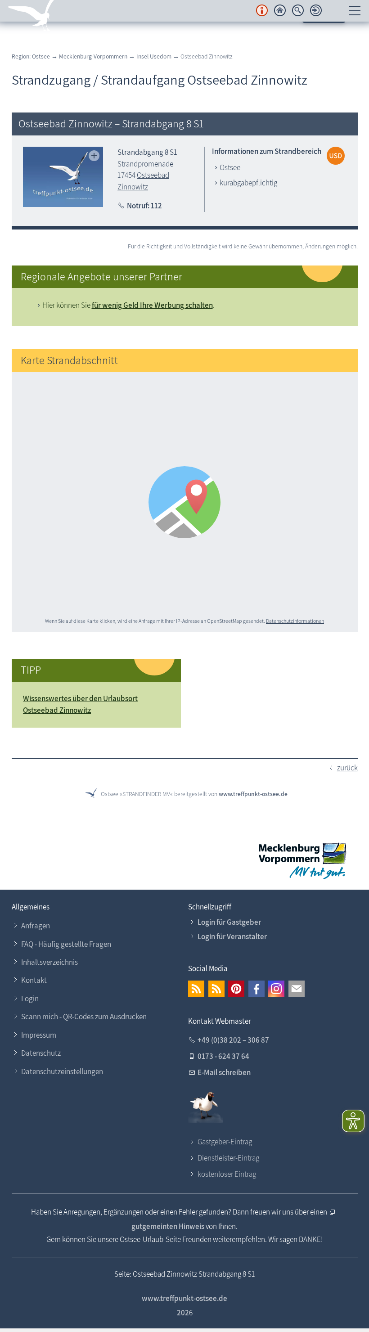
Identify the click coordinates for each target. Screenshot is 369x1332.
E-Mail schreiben (224, 1072)
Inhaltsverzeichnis (49, 962)
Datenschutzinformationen (295, 620)
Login (30, 999)
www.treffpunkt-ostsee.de (253, 794)
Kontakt (34, 980)
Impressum (38, 1035)
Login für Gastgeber (229, 922)
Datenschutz (41, 1053)
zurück (347, 768)
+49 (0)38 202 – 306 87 (233, 1040)
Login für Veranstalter (232, 936)
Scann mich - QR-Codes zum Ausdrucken (84, 1017)
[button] (196, 989)
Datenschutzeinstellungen (62, 1071)
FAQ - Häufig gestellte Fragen (66, 944)
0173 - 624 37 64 (223, 1056)
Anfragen (35, 926)
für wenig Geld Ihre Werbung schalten (152, 305)
